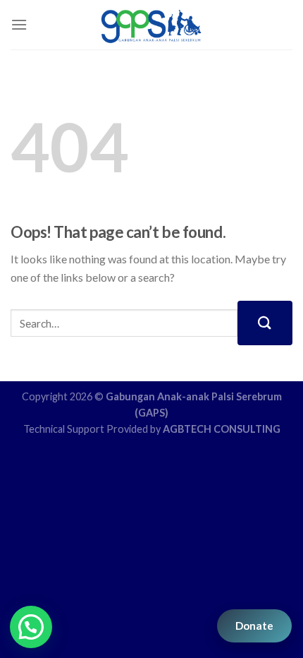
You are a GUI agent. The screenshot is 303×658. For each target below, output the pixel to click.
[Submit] (264, 323)
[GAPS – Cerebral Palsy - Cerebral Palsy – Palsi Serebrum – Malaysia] (152, 24)
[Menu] (19, 24)
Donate (254, 625)
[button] (31, 627)
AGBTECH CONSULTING (221, 429)
